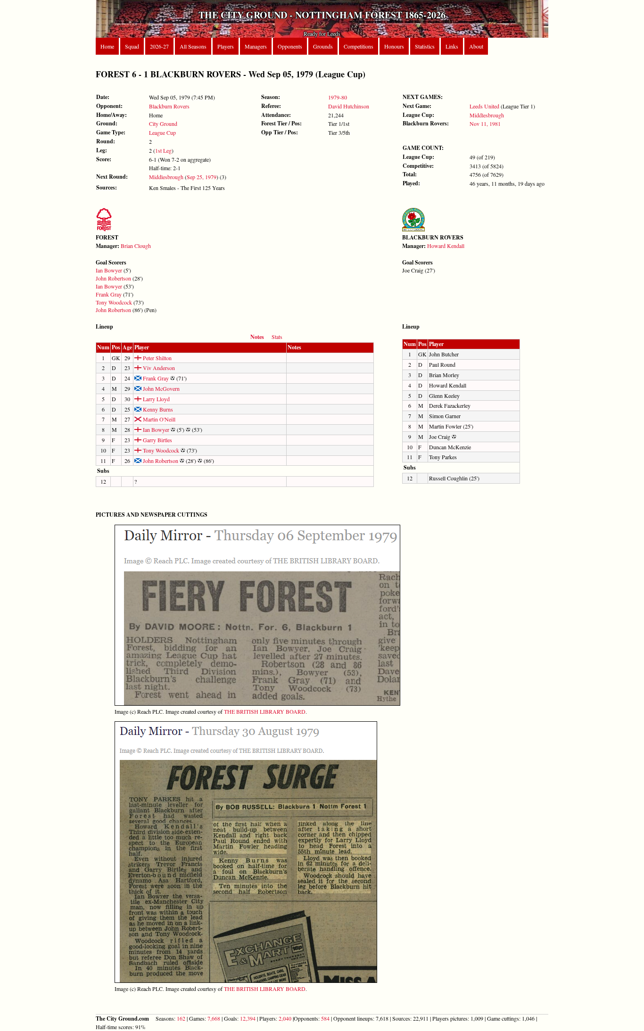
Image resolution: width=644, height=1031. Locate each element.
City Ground (163, 123)
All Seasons (193, 46)
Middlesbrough (166, 177)
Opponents (290, 46)
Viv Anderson (158, 367)
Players (225, 46)
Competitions (358, 46)
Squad (132, 46)
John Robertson (113, 278)
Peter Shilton (156, 358)
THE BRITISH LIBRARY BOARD (264, 711)
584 (325, 1018)
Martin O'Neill (158, 419)
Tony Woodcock (114, 302)
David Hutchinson (348, 106)
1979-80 (337, 97)
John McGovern (160, 388)
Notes (257, 337)
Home (107, 46)
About (476, 46)
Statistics (425, 46)
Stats (277, 336)
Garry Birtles (156, 440)
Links (452, 46)
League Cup (162, 132)
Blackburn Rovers (169, 106)
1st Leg (163, 150)
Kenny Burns (157, 409)
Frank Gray (109, 294)
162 (181, 1018)
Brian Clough (136, 245)
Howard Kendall (445, 245)
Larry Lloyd (155, 399)
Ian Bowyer (109, 270)
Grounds (323, 46)
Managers (256, 46)
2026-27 (159, 46)
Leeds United (484, 106)
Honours (394, 46)
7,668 (213, 1018)
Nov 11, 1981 (485, 123)
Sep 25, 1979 (201, 177)
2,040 (285, 1018)
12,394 (248, 1018)
